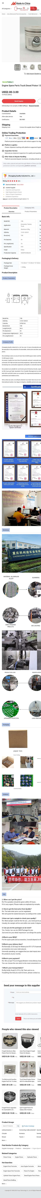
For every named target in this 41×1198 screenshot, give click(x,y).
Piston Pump (7, 1157)
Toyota (21, 1137)
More (3, 1184)
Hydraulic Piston (32, 1157)
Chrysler (4, 1133)
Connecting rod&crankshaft (27, 1130)
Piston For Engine (29, 1171)
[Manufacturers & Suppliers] (20, 3)
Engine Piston (19, 1157)
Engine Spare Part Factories (11, 1171)
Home (3, 14)
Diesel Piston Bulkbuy (9, 1180)
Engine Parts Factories (10, 1166)
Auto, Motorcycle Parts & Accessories (16, 14)
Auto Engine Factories (27, 1166)
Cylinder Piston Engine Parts (11, 1175)
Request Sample (34, 105)
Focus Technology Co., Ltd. (24, 1190)
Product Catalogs (28, 1126)
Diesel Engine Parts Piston (31, 1175)
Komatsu (22, 1133)
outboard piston (6, 1130)
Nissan (4, 1137)
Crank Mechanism (33, 14)
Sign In (5, 199)
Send (18, 1019)
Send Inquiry (18, 101)
